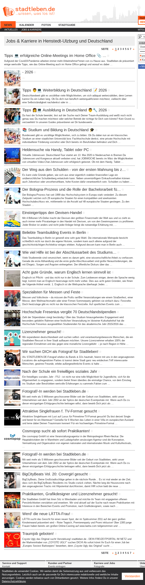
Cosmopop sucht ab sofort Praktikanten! (56, 431)
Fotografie (99, 566)
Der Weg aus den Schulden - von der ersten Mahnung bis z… (74, 169)
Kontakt (6, 566)
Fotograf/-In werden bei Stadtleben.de (54, 391)
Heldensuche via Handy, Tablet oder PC (55, 150)
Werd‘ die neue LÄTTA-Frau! (46, 514)
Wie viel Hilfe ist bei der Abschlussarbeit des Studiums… (69, 252)
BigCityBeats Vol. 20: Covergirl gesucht (55, 474)
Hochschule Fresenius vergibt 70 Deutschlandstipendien (69, 312)
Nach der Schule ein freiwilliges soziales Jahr (59, 371)
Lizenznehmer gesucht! (41, 332)
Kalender (26, 24)
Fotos (46, 24)
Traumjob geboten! (38, 534)
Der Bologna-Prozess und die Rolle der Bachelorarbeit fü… (71, 189)
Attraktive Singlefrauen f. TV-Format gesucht (59, 411)
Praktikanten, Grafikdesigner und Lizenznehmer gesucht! (70, 494)
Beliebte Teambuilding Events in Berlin (54, 232)
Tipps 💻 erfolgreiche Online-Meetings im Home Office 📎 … (55, 55)
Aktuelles (11, 29)
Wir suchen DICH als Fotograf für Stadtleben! (60, 351)
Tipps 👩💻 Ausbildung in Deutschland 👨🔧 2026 (64, 110)
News (8, 24)
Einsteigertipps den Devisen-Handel (52, 213)
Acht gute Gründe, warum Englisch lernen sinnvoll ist (66, 272)
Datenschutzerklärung (14, 581)
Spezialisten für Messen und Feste (51, 292)
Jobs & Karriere (31, 29)
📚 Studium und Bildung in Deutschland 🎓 (58, 130)
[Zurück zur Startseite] (29, 11)
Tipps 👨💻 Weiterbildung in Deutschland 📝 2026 (64, 90)
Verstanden (132, 576)
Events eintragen (57, 566)
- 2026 (27, 72)
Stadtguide (66, 24)
